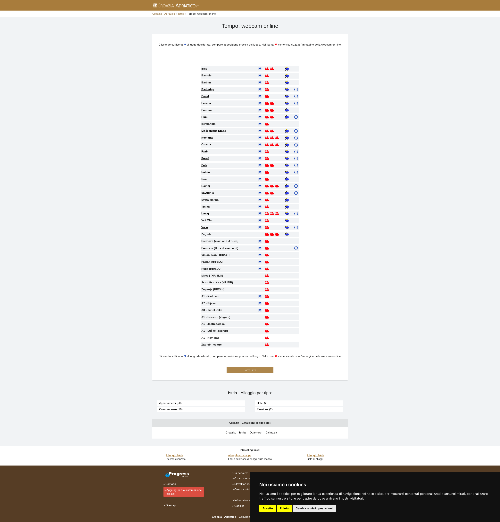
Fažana (206, 103)
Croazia (230, 432)
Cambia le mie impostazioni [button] (314, 508)
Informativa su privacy (248, 500)
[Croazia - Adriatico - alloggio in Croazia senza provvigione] (175, 5)
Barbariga (207, 89)
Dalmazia (271, 432)
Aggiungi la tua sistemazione (184, 491)
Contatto (170, 483)
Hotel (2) (262, 403)
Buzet (205, 96)
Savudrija (207, 192)
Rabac (205, 172)
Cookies (239, 505)
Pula (204, 165)
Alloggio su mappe (239, 455)
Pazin (205, 151)
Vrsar (204, 227)
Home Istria (250, 370)
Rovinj (205, 185)
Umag (205, 213)
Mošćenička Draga (213, 130)
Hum (204, 116)
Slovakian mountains (247, 483)
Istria (242, 432)
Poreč (205, 158)
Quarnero (256, 432)
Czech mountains (245, 478)
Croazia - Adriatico (245, 489)
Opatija (206, 144)
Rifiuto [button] (284, 508)
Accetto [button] (267, 508)
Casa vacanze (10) (171, 409)
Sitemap (170, 505)
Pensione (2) (265, 409)
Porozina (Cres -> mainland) (219, 248)
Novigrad (207, 137)
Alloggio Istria (174, 455)
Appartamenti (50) (170, 403)
